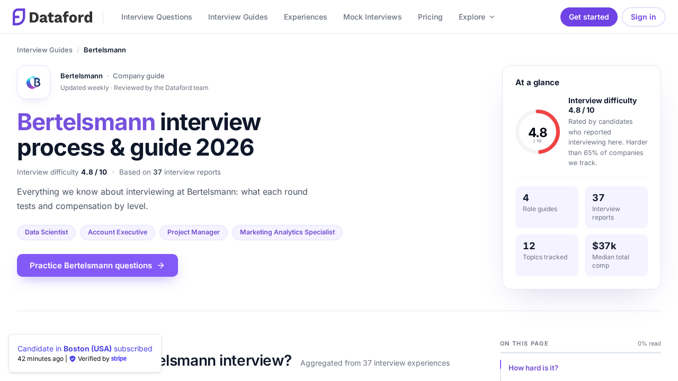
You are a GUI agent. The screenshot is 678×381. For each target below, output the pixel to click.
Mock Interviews (372, 16)
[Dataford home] (52, 16)
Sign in (643, 16)
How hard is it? (533, 368)
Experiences (305, 16)
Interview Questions (156, 16)
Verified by (94, 358)
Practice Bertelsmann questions (91, 265)
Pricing (430, 16)
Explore (472, 16)
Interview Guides (238, 16)
